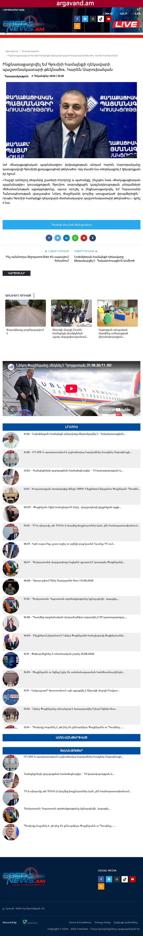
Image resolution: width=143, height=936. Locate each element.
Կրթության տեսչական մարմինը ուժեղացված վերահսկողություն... (113, 333)
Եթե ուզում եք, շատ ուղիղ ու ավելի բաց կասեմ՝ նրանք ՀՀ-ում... (69, 543)
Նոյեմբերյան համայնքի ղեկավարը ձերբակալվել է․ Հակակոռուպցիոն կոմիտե (104, 258)
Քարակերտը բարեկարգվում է (25, 331)
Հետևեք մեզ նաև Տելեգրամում (71, 224)
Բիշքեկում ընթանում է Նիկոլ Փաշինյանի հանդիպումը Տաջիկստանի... (74, 635)
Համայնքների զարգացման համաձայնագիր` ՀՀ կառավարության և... (73, 470)
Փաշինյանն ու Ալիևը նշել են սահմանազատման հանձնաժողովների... (74, 672)
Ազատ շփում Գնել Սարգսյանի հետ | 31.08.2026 (58, 580)
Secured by (10, 922)
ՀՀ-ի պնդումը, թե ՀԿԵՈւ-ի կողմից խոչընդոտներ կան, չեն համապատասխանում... (81, 525)
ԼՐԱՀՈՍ (71, 427)
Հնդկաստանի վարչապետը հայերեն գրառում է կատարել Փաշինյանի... (74, 562)
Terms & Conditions (80, 922)
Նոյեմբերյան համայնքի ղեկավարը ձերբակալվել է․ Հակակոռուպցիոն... (75, 433)
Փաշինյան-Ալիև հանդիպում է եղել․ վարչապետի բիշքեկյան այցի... (72, 507)
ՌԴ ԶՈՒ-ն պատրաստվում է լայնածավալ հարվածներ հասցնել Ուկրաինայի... (78, 452)
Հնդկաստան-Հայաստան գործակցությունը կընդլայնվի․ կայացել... (71, 598)
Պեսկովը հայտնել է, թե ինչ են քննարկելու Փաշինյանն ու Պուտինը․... (73, 727)
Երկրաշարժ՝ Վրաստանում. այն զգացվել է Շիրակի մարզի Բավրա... (71, 690)
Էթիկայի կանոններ (126, 922)
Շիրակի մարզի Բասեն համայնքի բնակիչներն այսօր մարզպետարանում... (70, 333)
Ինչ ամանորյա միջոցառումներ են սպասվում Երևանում (37, 258)
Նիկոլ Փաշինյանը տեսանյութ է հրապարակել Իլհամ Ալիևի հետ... (70, 708)
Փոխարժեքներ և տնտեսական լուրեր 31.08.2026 (59, 653)
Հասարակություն (30, 51)
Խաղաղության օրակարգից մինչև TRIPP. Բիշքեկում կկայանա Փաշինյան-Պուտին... (82, 488)
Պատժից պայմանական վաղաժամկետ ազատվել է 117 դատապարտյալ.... (75, 617)
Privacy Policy (102, 922)
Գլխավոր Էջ (11, 51)
